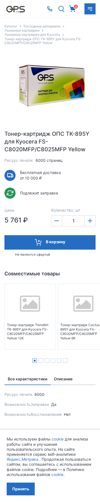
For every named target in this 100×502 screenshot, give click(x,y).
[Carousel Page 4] (53, 360)
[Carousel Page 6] (65, 360)
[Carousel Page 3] (47, 360)
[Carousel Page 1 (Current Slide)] (34, 360)
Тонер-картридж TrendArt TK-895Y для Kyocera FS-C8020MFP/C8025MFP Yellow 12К (27, 331)
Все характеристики (27, 379)
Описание (63, 379)
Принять (20, 488)
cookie (58, 439)
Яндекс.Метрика (22, 459)
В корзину (55, 241)
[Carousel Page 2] (41, 360)
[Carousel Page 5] (59, 360)
